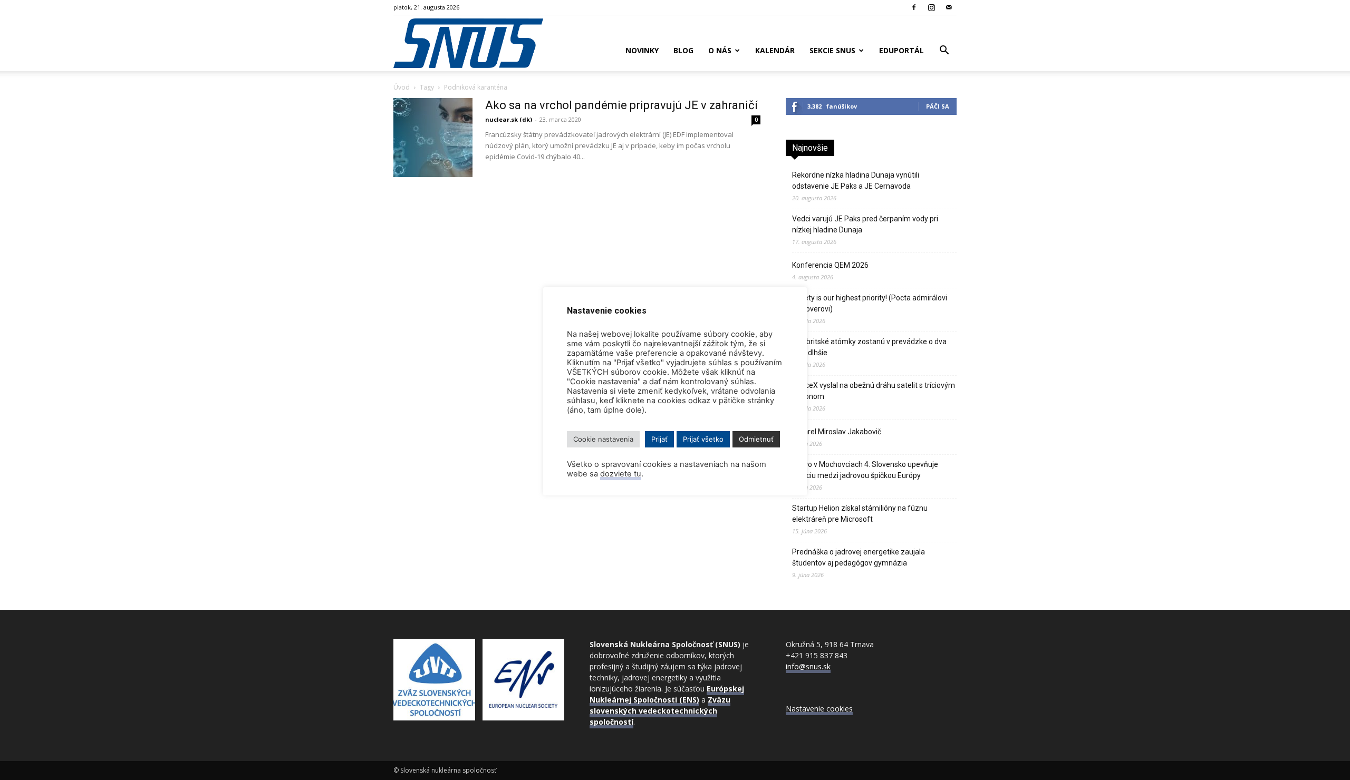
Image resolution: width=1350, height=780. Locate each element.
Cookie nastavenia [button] (603, 439)
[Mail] (949, 7)
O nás (719, 50)
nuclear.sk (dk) (508, 119)
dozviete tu (620, 474)
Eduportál (901, 50)
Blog (683, 50)
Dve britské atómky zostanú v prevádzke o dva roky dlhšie (869, 347)
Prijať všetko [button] (703, 439)
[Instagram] (931, 7)
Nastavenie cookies (819, 709)
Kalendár (775, 50)
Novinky (642, 50)
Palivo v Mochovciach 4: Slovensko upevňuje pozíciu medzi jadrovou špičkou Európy (865, 470)
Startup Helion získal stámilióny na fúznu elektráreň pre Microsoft (860, 513)
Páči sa (937, 106)
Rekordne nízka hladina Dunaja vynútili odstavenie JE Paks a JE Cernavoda (855, 180)
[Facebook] (914, 7)
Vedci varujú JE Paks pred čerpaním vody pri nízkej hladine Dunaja (865, 224)
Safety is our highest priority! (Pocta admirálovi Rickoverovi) (869, 303)
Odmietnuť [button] (756, 439)
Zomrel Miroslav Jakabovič (836, 431)
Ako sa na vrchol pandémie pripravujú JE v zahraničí (621, 105)
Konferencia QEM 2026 (830, 265)
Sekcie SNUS (832, 50)
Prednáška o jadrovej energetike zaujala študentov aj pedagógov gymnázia (858, 557)
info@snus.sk (808, 666)
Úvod (401, 87)
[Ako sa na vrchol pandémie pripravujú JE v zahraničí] (432, 137)
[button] (944, 51)
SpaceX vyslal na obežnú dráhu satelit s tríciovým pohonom (873, 391)
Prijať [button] (659, 439)
